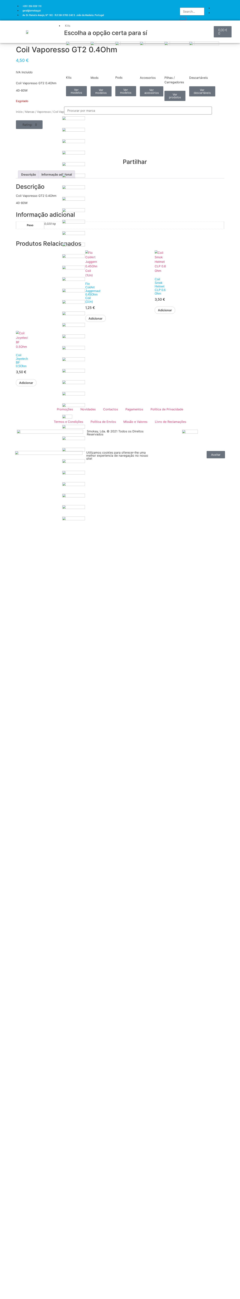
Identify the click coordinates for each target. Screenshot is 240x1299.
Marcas (29, 112)
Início (19, 112)
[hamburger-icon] (210, 25)
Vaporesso (44, 112)
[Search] (183, 18)
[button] (29, 124)
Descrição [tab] (28, 174)
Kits (67, 25)
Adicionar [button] (26, 383)
